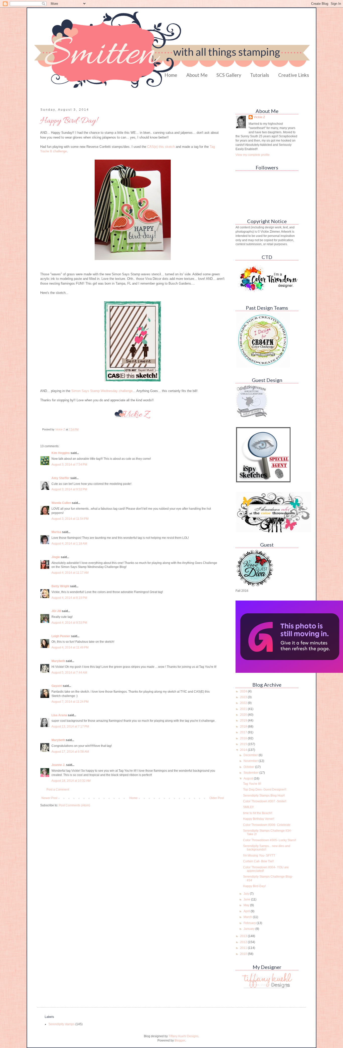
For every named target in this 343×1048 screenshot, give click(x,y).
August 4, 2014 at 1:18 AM (69, 543)
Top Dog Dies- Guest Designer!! (264, 789)
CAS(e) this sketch (161, 147)
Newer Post (49, 798)
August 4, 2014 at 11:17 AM (70, 572)
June (247, 899)
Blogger (180, 1040)
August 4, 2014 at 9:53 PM (69, 622)
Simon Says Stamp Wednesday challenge (102, 391)
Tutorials (259, 75)
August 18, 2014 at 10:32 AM (71, 780)
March (248, 917)
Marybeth (58, 661)
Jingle (55, 557)
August (249, 778)
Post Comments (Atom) (74, 805)
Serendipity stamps (61, 1024)
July (247, 893)
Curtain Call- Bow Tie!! (258, 861)
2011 (244, 948)
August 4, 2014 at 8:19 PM (69, 598)
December (251, 755)
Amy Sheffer (60, 478)
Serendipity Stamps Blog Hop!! (264, 795)
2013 (244, 936)
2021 (244, 709)
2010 (244, 954)
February (250, 923)
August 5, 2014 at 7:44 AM (69, 672)
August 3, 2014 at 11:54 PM (70, 518)
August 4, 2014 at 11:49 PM (70, 647)
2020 (244, 714)
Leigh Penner (60, 636)
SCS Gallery (228, 75)
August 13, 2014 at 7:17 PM (70, 726)
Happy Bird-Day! (254, 886)
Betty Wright (60, 586)
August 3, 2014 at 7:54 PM (69, 464)
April (247, 911)
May (247, 905)
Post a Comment (57, 789)
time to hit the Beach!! (257, 813)
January (249, 929)
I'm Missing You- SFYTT (259, 855)
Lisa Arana (59, 715)
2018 (244, 726)
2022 (244, 703)
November (251, 761)
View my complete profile (253, 155)
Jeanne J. (58, 765)
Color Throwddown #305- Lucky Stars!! (269, 840)
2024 (244, 691)
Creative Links (293, 75)
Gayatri (56, 686)
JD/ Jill (56, 611)
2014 (244, 750)
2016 (244, 738)
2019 (244, 720)
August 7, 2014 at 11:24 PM (70, 701)
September (251, 772)
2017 (244, 732)
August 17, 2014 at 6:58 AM (70, 751)
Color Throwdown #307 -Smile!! (264, 801)
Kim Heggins (60, 453)
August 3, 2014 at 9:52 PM (69, 489)
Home (170, 75)
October (249, 767)
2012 (244, 942)
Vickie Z (259, 117)
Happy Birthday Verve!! (258, 819)
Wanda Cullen (61, 503)
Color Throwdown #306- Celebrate (267, 825)
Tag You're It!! (252, 783)
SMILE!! (248, 807)
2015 (244, 744)
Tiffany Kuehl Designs (183, 1036)
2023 (244, 697)
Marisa (56, 532)
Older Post (216, 798)
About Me (197, 75)
